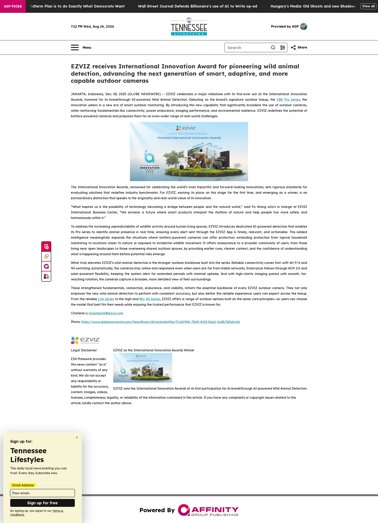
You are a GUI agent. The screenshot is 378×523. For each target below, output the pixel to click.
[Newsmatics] (46, 276)
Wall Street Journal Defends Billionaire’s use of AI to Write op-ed (197, 6)
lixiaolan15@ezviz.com (106, 313)
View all (368, 6)
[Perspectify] (46, 257)
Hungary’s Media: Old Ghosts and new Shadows (314, 6)
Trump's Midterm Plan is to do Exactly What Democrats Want (69, 6)
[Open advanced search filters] (282, 47)
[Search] (273, 47)
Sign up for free (42, 502)
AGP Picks (13, 6)
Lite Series (106, 299)
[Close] (77, 437)
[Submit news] (46, 247)
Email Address (23, 485)
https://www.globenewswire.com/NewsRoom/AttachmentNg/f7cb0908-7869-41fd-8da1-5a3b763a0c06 (160, 322)
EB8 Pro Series (288, 99)
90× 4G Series (149, 299)
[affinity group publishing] (46, 266)
